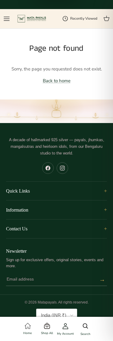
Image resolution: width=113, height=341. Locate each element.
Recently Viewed (83, 18)
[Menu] (6, 18)
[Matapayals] (32, 19)
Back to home (57, 81)
